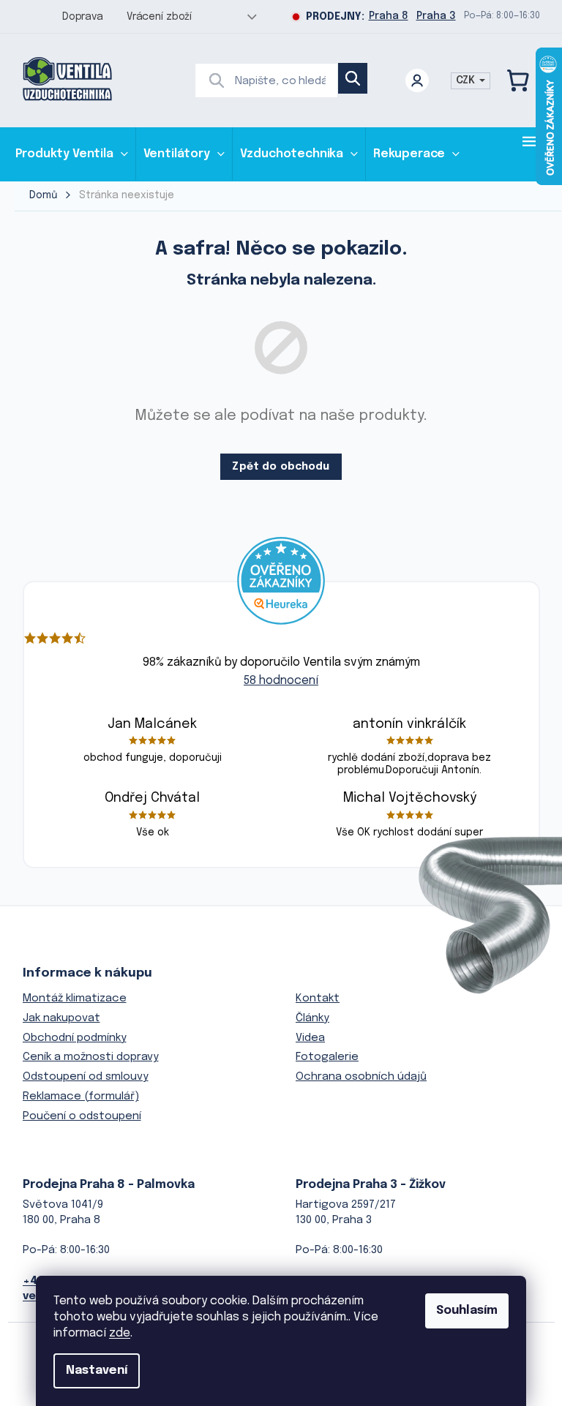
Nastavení (96, 1370)
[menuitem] (71, 154)
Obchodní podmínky (75, 1038)
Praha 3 (436, 16)
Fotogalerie (327, 1057)
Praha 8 (388, 16)
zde (119, 1333)
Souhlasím (467, 1310)
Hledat (352, 78)
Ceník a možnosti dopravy (91, 1057)
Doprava (82, 17)
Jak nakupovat (61, 1018)
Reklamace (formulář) (81, 1096)
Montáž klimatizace (75, 998)
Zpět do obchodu (280, 467)
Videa (310, 1038)
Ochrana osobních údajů (361, 1077)
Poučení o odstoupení (82, 1116)
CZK (467, 80)
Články (312, 1018)
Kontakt (318, 998)
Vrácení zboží (159, 17)
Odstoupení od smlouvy (86, 1077)
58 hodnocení (281, 680)
